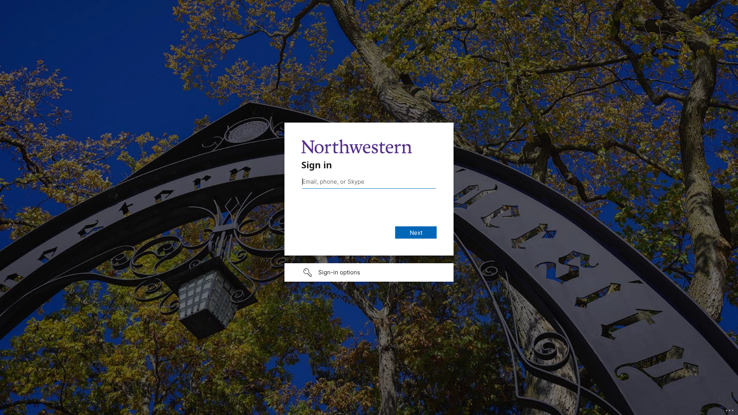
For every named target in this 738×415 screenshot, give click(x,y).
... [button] (730, 408)
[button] (369, 272)
